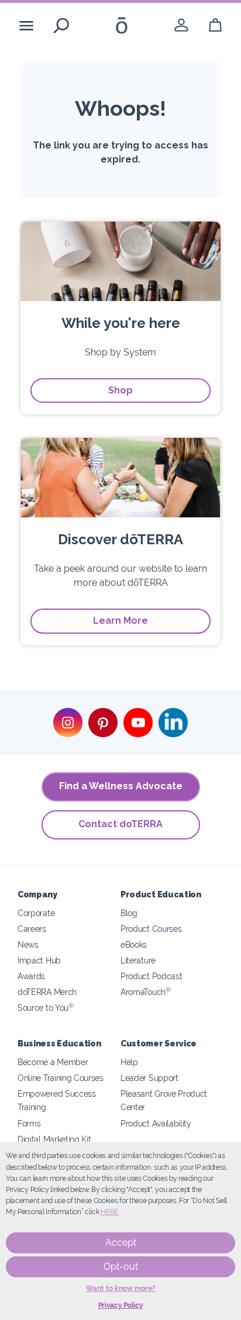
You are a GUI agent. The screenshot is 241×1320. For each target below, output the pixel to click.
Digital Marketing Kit (54, 1139)
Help (129, 1062)
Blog (128, 913)
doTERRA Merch (47, 992)
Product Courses (150, 929)
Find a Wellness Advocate (121, 786)
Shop (120, 390)
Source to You (46, 1008)
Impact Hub (39, 960)
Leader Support (149, 1078)
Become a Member (53, 1062)
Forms (29, 1123)
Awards (31, 976)
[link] (181, 25)
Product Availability (155, 1123)
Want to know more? (121, 1288)
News (28, 944)
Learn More (120, 620)
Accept (120, 1242)
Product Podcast (151, 976)
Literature (138, 960)
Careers (32, 929)
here (109, 1212)
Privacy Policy (120, 1305)
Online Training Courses (61, 1078)
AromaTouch (145, 992)
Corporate (36, 913)
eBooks (133, 944)
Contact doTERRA (120, 824)
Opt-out (121, 1266)
